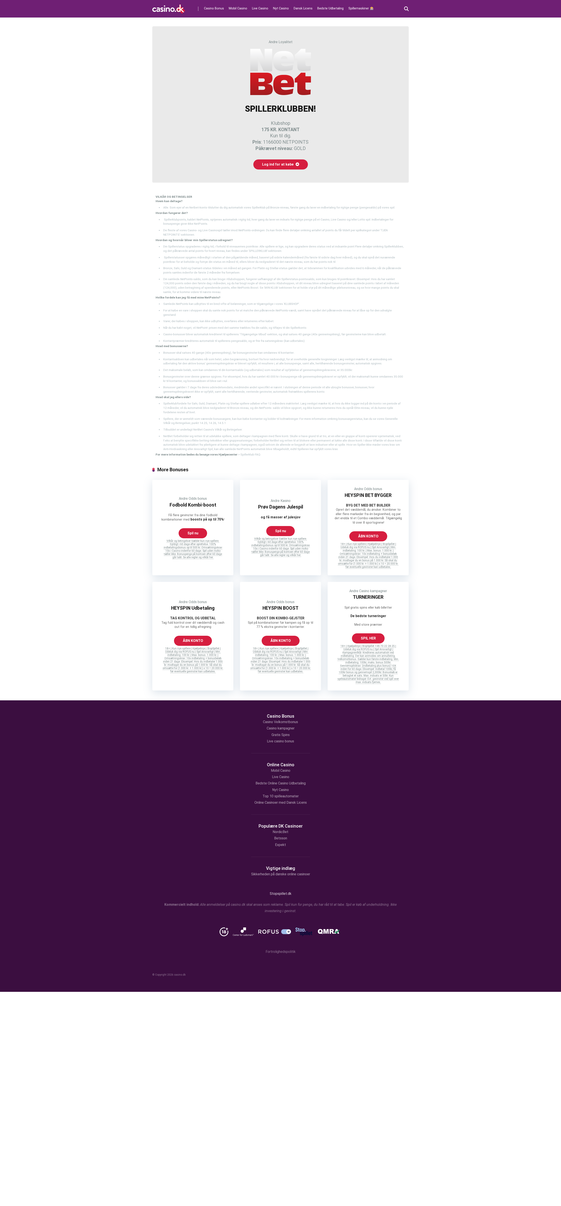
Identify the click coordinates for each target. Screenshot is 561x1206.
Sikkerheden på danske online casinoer (280, 874)
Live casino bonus (280, 741)
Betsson (280, 838)
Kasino (285, 501)
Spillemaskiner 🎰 (361, 8)
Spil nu (192, 533)
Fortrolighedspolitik (281, 951)
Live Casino (260, 8)
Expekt (280, 845)
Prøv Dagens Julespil (280, 507)
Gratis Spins (281, 735)
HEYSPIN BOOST (280, 608)
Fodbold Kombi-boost (193, 505)
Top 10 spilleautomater (281, 796)
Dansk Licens (303, 8)
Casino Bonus (214, 8)
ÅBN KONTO (368, 536)
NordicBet (280, 832)
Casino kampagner (373, 591)
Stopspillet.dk (280, 894)
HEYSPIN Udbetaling (193, 608)
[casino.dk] (168, 7)
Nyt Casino (281, 8)
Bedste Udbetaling (330, 8)
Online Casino (280, 764)
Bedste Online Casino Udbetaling (281, 783)
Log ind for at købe (278, 164)
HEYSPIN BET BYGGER (368, 495)
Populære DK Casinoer (281, 826)
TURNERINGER (368, 597)
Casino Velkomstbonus (280, 722)
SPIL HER (368, 638)
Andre (273, 42)
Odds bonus (198, 498)
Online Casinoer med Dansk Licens (280, 802)
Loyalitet (286, 42)
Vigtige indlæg (280, 868)
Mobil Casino (238, 8)
